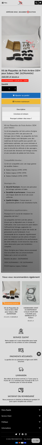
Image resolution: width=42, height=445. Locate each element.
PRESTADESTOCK (16, 439)
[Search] (36, 3)
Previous (4, 41)
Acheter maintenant (22, 101)
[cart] (40, 3)
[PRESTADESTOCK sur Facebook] (19, 434)
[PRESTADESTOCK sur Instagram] (25, 434)
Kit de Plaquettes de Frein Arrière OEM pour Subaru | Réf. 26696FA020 (11, 311)
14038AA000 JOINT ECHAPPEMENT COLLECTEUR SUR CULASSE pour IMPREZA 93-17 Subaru (30, 312)
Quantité (5, 84)
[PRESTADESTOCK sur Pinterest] (22, 434)
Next (38, 41)
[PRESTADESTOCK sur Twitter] (16, 434)
